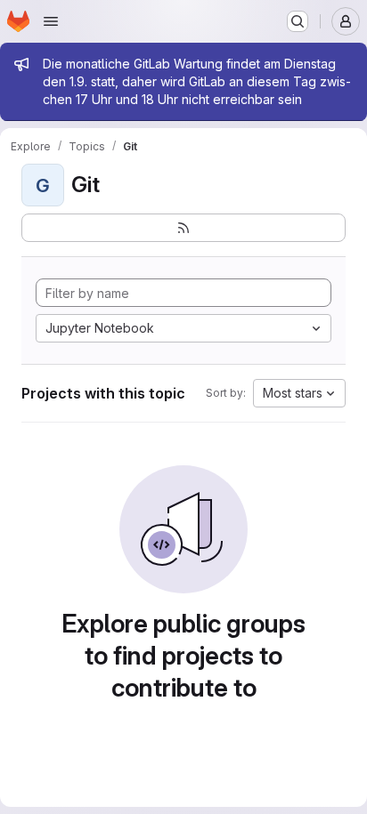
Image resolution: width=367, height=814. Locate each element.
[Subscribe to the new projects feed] (183, 228)
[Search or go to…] (297, 21)
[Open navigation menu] (51, 21)
